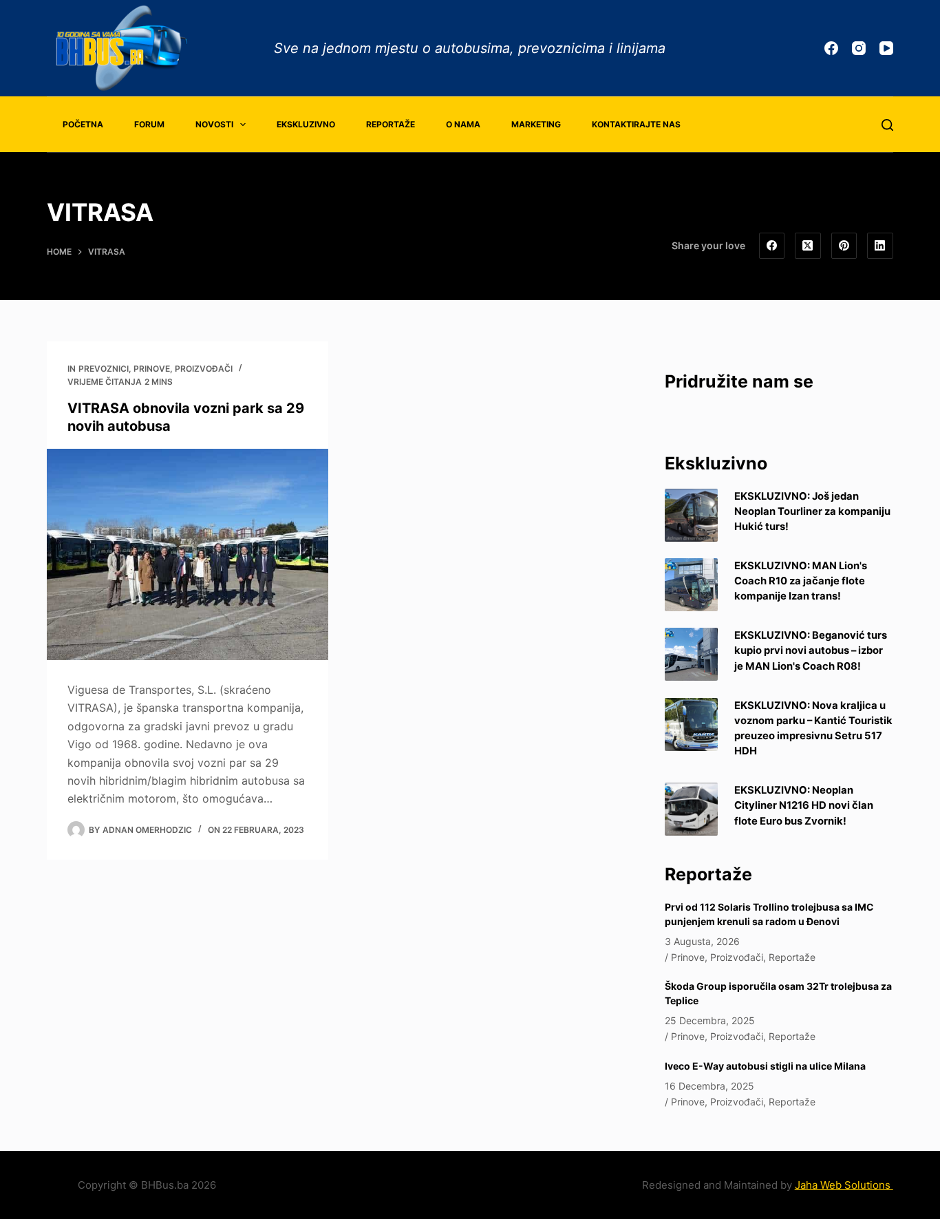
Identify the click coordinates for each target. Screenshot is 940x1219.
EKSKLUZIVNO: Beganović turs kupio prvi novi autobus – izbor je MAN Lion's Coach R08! (810, 650)
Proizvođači (204, 368)
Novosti (214, 124)
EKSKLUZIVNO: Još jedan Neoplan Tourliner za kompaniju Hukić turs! (812, 511)
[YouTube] (886, 48)
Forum (149, 124)
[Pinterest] (844, 246)
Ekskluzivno (306, 124)
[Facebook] (831, 48)
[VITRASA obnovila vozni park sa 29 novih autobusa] (187, 554)
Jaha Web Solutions (844, 1184)
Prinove (151, 368)
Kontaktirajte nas (636, 124)
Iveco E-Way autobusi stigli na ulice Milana (765, 1066)
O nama (463, 124)
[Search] (887, 125)
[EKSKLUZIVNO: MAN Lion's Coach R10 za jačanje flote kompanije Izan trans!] (691, 584)
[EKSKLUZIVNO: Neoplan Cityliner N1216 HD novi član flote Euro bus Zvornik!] (691, 809)
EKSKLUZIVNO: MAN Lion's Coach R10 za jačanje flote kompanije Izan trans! (800, 581)
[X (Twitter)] (808, 246)
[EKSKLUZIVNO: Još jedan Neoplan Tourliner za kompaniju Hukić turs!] (691, 515)
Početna (83, 124)
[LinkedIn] (880, 246)
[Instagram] (859, 48)
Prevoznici (103, 368)
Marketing (536, 124)
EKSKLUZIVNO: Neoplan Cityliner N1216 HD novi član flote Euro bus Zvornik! (803, 805)
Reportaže (390, 124)
